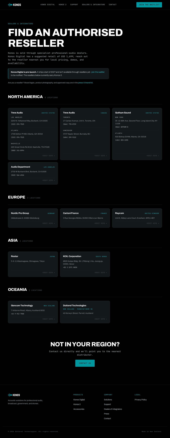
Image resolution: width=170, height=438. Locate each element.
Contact (112, 5)
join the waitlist (98, 72)
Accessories (78, 409)
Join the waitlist (149, 4)
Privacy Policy (141, 400)
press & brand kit (85, 83)
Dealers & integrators (93, 5)
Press (106, 414)
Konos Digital (48, 5)
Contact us (85, 363)
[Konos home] (14, 5)
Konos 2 (62, 5)
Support (74, 5)
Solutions (108, 400)
